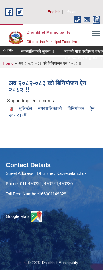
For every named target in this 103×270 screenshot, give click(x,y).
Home (8, 63)
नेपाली (71, 11)
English (54, 11)
